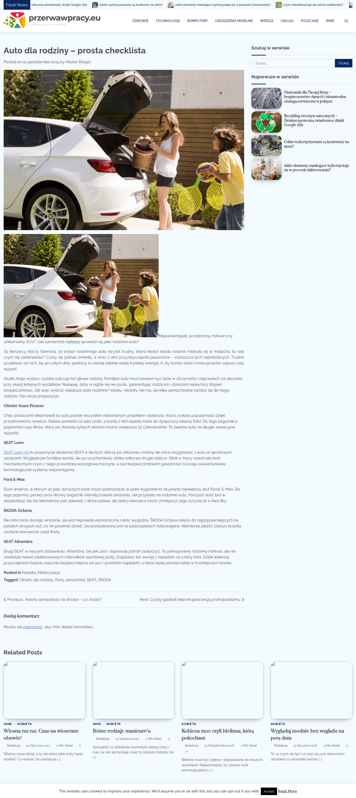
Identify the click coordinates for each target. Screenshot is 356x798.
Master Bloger (78, 62)
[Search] (346, 21)
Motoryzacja (49, 572)
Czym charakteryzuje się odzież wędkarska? (258, 5)
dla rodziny (43, 580)
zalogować (33, 627)
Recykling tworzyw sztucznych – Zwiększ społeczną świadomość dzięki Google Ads (314, 120)
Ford (59, 580)
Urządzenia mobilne (234, 21)
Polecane (310, 21)
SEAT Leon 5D (16, 452)
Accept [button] (269, 791)
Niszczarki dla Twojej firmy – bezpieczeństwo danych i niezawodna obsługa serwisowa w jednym (315, 97)
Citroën (25, 580)
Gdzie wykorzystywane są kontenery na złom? (76, 5)
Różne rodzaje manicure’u (122, 731)
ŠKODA (104, 580)
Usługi (287, 21)
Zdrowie (140, 21)
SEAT (91, 580)
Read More (287, 791)
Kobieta (29, 572)
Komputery (197, 21)
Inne (330, 21)
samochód (75, 580)
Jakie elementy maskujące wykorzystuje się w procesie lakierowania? (168, 5)
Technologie (168, 21)
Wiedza (266, 21)
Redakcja (13, 745)
